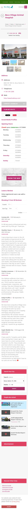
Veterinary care (19, 24)
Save (15, 115)
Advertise (11, 2)
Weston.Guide (6, 485)
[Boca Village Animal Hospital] (6, 63)
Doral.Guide (6, 491)
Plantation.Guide (7, 487)
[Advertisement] (14, 462)
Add (26, 7)
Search (6, 377)
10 (9, 204)
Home (7, 24)
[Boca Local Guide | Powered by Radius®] (8, 7)
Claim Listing (17, 2)
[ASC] (26, 212)
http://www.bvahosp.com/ (12, 98)
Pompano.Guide (7, 489)
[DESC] (23, 212)
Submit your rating (14, 35)
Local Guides (5, 2)
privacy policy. (16, 501)
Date (10, 208)
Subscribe (23, 2)
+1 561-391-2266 (9, 91)
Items (12, 24)
